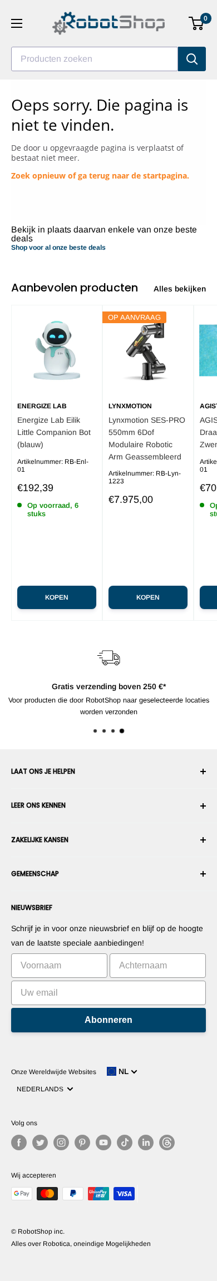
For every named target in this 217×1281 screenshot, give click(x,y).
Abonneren (108, 1020)
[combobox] (94, 59)
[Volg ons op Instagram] (61, 1142)
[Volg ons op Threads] (167, 1142)
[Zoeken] (192, 59)
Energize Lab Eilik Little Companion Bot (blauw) (54, 432)
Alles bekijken (180, 288)
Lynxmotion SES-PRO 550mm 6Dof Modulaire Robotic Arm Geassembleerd (146, 438)
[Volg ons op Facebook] (19, 1142)
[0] (197, 23)
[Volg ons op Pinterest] (82, 1142)
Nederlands (42, 1089)
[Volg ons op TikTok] (124, 1142)
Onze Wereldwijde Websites (53, 1072)
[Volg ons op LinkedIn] (146, 1142)
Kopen (56, 597)
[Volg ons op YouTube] (103, 1142)
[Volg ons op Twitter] (40, 1142)
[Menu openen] (16, 23)
